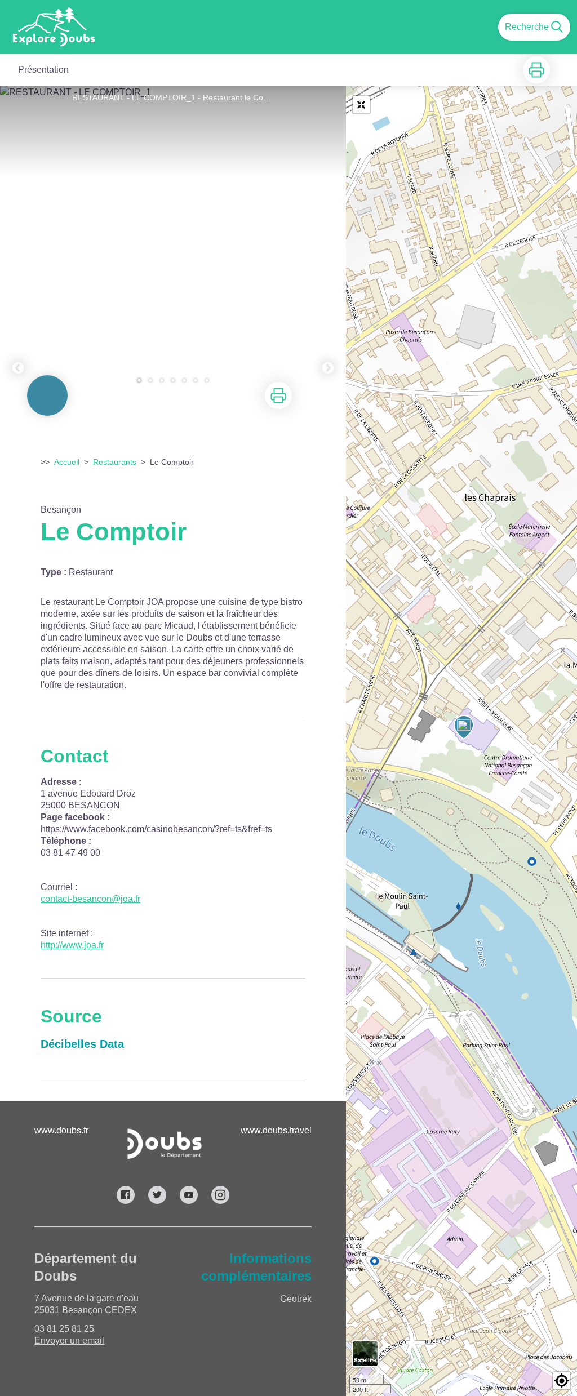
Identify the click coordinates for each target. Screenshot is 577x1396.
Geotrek (296, 1299)
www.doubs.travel (276, 1130)
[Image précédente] (18, 240)
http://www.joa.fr (72, 945)
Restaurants (114, 461)
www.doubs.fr (61, 1130)
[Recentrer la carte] (361, 104)
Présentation (43, 69)
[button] (561, 1380)
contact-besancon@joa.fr (90, 899)
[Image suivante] (328, 240)
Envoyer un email (69, 1340)
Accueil (66, 461)
